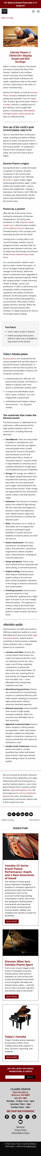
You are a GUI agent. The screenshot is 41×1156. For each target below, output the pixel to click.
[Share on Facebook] (9, 814)
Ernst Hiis (7, 180)
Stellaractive (31, 1146)
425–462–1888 (20, 1098)
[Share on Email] (31, 814)
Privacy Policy (21, 1130)
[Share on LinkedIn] (22, 814)
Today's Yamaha (15, 1036)
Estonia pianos (9, 358)
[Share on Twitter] (14, 814)
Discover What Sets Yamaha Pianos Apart (19, 963)
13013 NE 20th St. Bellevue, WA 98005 (20, 1093)
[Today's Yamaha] (20, 1019)
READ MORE (11, 921)
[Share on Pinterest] (18, 814)
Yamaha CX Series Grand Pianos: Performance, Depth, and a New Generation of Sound (19, 872)
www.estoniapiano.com (21, 790)
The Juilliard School (13, 228)
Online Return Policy (20, 1133)
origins (33, 98)
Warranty (21, 1127)
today (7, 104)
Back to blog (7, 17)
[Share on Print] (27, 814)
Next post (34, 820)
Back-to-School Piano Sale (20, 2)
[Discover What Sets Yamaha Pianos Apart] (20, 943)
